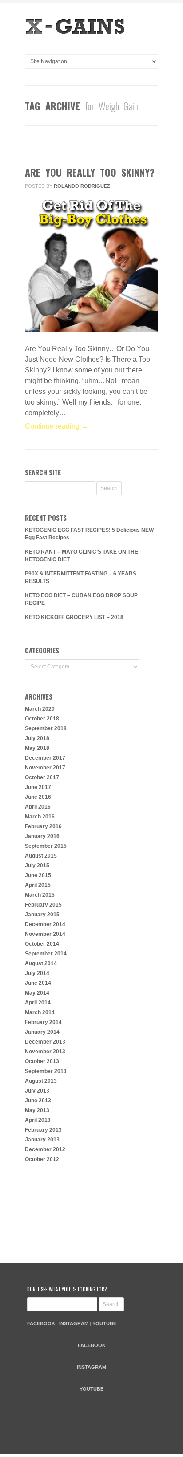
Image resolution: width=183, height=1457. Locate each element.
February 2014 (43, 1022)
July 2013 (37, 1091)
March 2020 (40, 709)
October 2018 (42, 719)
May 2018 (37, 748)
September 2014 (46, 954)
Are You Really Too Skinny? (90, 172)
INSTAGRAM (73, 1323)
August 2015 (41, 856)
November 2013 (45, 1051)
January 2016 (42, 836)
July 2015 (37, 865)
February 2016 (43, 826)
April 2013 (38, 1120)
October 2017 (42, 777)
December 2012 (45, 1149)
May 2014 (37, 993)
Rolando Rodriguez (82, 186)
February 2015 (43, 905)
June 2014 (38, 983)
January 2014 (42, 1032)
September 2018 (46, 728)
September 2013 (46, 1071)
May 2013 (37, 1110)
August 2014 (41, 963)
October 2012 (42, 1159)
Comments (85, 148)
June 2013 (38, 1100)
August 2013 (41, 1081)
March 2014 (40, 1012)
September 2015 (46, 846)
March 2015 (40, 895)
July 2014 (37, 973)
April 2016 (38, 807)
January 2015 (42, 914)
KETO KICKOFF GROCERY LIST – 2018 (74, 617)
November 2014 (45, 934)
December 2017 (45, 758)
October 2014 (42, 944)
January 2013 (42, 1140)
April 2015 (38, 885)
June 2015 (38, 875)
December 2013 (45, 1042)
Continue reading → (56, 426)
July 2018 (37, 738)
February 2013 (43, 1130)
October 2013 (42, 1061)
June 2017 (38, 787)
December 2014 (45, 924)
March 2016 (40, 816)
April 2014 (38, 1003)
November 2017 (45, 768)
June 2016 (38, 797)
